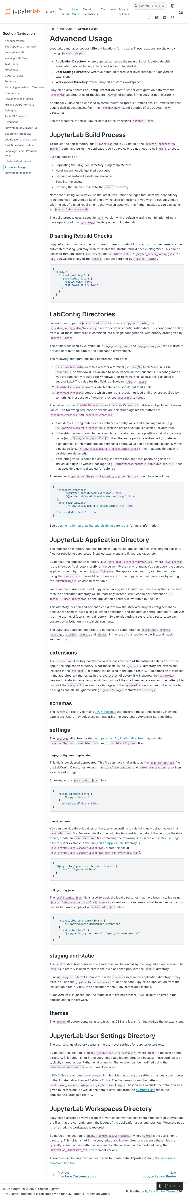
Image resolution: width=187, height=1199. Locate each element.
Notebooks (12, 69)
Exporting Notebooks (18, 133)
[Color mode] (172, 6)
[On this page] (181, 12)
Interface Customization (19, 161)
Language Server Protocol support (21, 153)
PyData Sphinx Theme (160, 1191)
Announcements (15, 40)
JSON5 (54, 1075)
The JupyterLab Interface (20, 46)
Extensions (11, 121)
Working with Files (16, 58)
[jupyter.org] (149, 17)
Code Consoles (14, 75)
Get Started (64, 11)
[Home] (53, 29)
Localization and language (21, 139)
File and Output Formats (19, 104)
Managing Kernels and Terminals (24, 87)
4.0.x (48, 12)
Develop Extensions (90, 11)
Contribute (108, 9)
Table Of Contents (16, 116)
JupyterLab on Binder (18, 172)
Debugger (11, 110)
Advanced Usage (15, 167)
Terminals (10, 81)
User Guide (76, 11)
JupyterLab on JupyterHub (21, 127)
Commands (12, 93)
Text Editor (11, 64)
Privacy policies (124, 11)
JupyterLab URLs (15, 52)
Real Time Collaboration (19, 145)
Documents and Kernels (19, 98)
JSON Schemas (105, 711)
